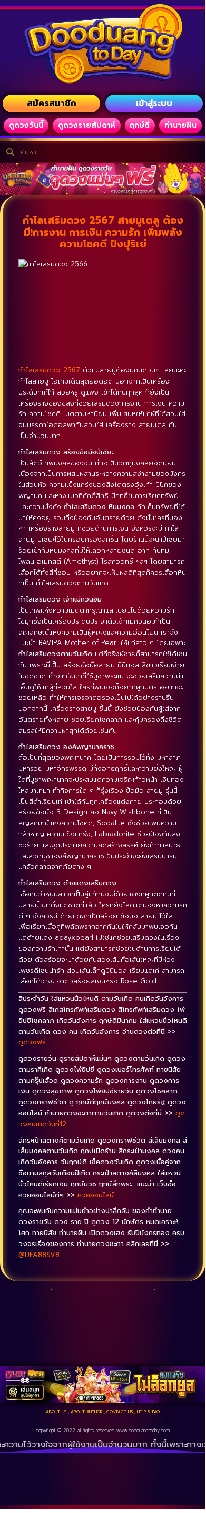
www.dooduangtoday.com (143, 1430)
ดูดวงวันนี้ (26, 125)
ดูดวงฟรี (32, 1042)
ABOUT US (56, 1411)
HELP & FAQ (148, 1411)
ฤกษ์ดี (140, 125)
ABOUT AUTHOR (86, 1411)
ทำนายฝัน (180, 125)
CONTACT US (119, 1411)
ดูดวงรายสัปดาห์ (86, 125)
